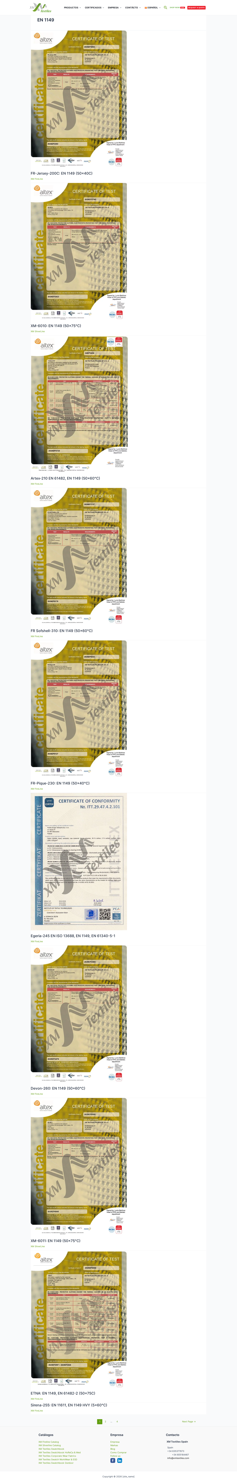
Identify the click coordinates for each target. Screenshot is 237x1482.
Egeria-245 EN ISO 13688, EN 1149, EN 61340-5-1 (73, 936)
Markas (114, 1445)
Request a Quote (196, 7)
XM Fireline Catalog (49, 1441)
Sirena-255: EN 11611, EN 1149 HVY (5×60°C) (69, 1405)
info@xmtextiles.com (178, 1458)
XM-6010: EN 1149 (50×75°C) (56, 326)
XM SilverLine (38, 331)
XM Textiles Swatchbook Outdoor (56, 1463)
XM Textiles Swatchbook (51, 1448)
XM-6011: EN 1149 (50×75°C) (56, 1241)
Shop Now (177, 7)
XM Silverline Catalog (50, 1445)
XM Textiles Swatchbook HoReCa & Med (60, 1452)
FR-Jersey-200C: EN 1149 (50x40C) (62, 173)
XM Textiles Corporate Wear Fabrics (57, 1456)
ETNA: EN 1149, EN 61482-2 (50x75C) (63, 1393)
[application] (79, 7)
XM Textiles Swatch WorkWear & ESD (58, 1459)
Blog (112, 1448)
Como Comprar (118, 1452)
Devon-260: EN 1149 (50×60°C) (58, 1088)
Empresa (114, 1441)
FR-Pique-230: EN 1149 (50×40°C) (60, 783)
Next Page (189, 1421)
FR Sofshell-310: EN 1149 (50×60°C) (62, 631)
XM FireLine (37, 178)
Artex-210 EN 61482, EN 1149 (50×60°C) (65, 478)
